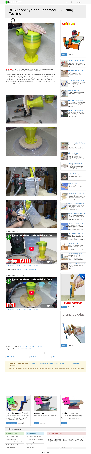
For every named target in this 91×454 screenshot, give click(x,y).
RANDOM (33, 357)
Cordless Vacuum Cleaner (24, 349)
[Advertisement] (31, 88)
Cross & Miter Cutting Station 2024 (78, 233)
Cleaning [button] (20, 423)
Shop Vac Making (73, 90)
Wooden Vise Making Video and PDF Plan (15, 442)
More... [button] (64, 54)
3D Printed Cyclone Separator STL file (31, 346)
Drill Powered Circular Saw (76, 264)
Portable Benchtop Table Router (78, 163)
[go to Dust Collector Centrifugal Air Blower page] (18, 403)
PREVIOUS (11, 357)
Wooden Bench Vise (11, 439)
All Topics (70, 2)
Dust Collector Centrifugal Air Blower (79, 80)
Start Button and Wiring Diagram (35, 439)
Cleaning (75, 363)
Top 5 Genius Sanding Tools (76, 143)
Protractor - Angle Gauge (75, 223)
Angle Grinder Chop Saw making (34, 436)
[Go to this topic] (73, 36)
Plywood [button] (42, 353)
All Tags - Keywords (14, 429)
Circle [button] (27, 353)
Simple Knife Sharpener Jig (76, 213)
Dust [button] (37, 353)
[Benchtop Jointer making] (73, 403)
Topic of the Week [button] (11, 423)
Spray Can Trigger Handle (33, 442)
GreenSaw (15, 2)
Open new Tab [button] (71, 54)
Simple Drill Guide (73, 244)
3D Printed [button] (22, 353)
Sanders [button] (70, 423)
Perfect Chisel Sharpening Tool (77, 203)
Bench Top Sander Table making (78, 100)
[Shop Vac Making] (45, 403)
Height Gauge (72, 173)
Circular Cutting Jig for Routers (77, 254)
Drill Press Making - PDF (12, 444)
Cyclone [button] (32, 353)
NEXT (54, 357)
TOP (45, 452)
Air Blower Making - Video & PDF (78, 70)
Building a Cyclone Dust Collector (27, 269)
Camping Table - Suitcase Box (77, 193)
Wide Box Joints (73, 153)
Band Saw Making (10, 447)
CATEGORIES (80, 2)
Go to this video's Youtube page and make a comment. (22, 265)
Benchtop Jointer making (71, 413)
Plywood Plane (72, 183)
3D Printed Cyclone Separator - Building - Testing (48, 363)
